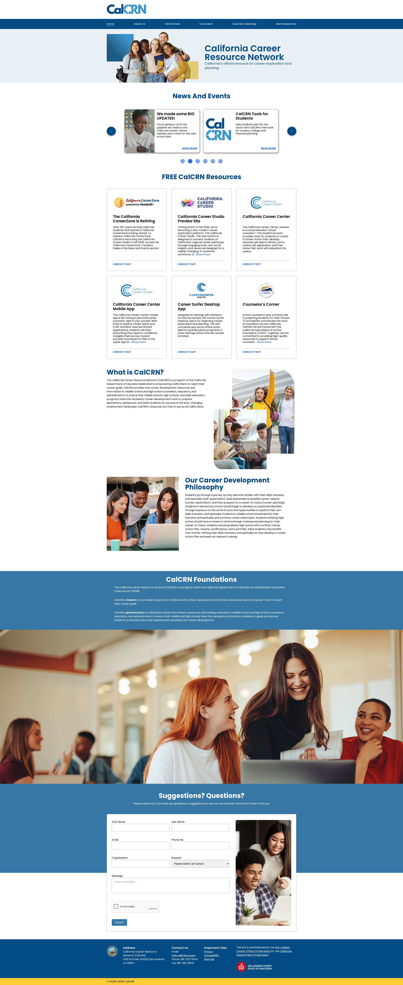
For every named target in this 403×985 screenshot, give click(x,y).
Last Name (177, 822)
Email (115, 840)
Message (117, 876)
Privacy (208, 951)
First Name (118, 822)
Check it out (122, 264)
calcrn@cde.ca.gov (184, 955)
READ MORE (151, 148)
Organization (120, 858)
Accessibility (211, 955)
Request (176, 858)
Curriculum (206, 24)
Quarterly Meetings (244, 24)
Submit (119, 922)
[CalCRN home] (126, 9)
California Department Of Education (264, 953)
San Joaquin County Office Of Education (263, 949)
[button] (182, 161)
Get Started (172, 24)
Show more (203, 254)
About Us (139, 24)
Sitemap (209, 959)
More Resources (286, 24)
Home (110, 24)
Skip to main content (120, 19)
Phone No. (177, 840)
